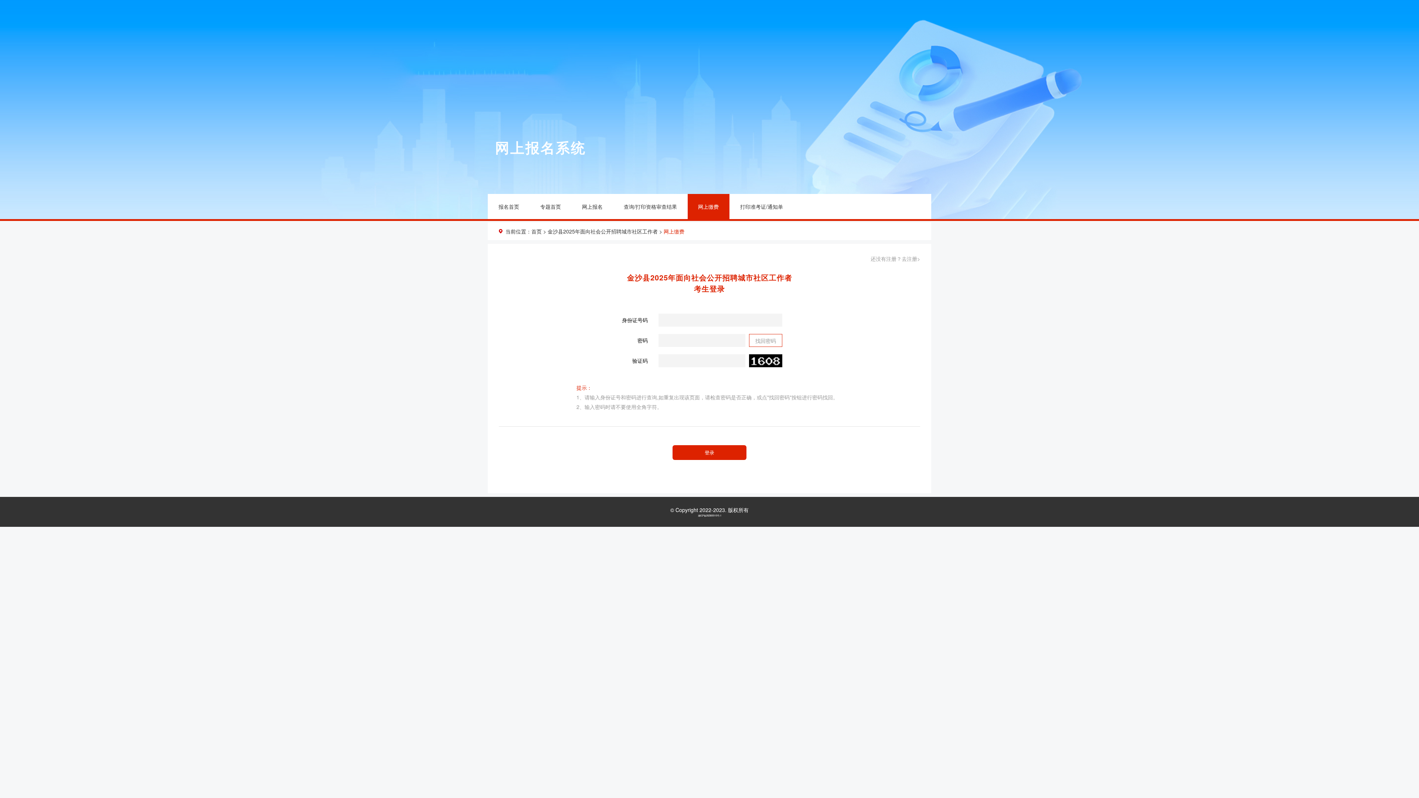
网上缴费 (708, 206)
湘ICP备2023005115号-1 (709, 515)
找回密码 (765, 340)
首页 (536, 231)
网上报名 (592, 206)
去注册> (911, 258)
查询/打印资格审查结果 (650, 206)
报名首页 (508, 206)
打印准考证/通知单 (761, 206)
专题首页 (550, 206)
